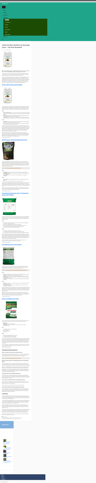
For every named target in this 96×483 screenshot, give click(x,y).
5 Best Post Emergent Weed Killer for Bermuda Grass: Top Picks (11, 418)
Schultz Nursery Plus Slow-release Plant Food (14, 140)
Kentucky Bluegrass (7, 34)
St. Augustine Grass (7, 22)
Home (4, 10)
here (9, 137)
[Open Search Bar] (2, 39)
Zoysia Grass (6, 24)
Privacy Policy (4, 478)
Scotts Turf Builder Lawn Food (10, 299)
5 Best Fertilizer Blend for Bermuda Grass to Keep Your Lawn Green (12, 417)
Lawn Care (5, 12)
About (2, 474)
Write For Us (5, 36)
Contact (3, 475)
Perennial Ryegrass (7, 29)
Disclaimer (3, 476)
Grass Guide (5, 17)
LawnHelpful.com (5, 3)
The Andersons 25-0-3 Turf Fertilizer (12, 244)
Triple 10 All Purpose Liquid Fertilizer (12, 84)
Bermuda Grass (5, 416)
